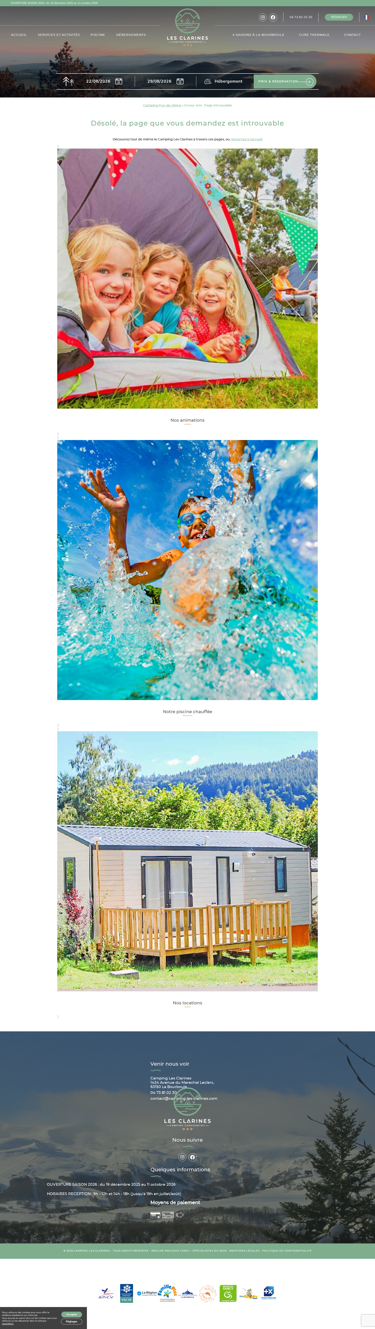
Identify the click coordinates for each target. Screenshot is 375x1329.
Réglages (71, 1321)
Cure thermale (314, 34)
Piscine (98, 34)
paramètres (7, 1323)
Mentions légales (244, 1251)
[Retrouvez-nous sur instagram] (263, 17)
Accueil (19, 34)
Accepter (71, 1314)
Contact (352, 34)
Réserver (339, 17)
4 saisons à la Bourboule (258, 34)
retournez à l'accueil (246, 139)
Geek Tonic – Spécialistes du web (199, 1251)
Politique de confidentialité (287, 1251)
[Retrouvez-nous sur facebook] (273, 17)
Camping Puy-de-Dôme (162, 105)
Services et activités (59, 34)
